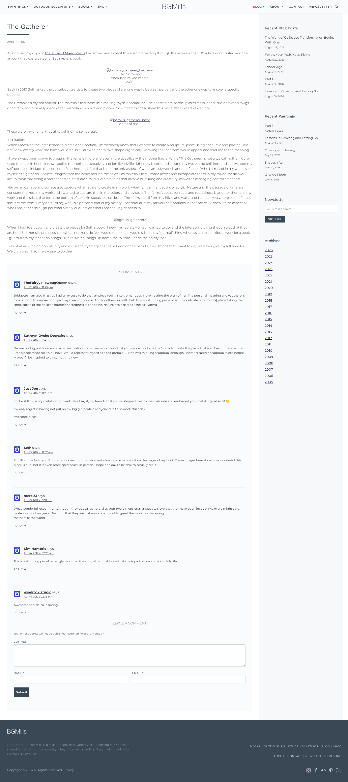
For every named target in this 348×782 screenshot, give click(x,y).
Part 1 (269, 126)
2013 (268, 332)
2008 (269, 363)
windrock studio (37, 592)
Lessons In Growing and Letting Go (291, 91)
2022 (268, 275)
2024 (269, 263)
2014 (268, 326)
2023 (268, 269)
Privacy (68, 770)
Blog (325, 746)
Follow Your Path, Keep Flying (287, 55)
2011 (268, 344)
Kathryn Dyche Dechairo (44, 336)
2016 (268, 313)
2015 (268, 319)
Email (137, 673)
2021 (268, 281)
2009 (269, 357)
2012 (268, 338)
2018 (268, 300)
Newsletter (315, 756)
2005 (269, 382)
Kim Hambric (35, 549)
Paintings (310, 746)
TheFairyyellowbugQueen (45, 283)
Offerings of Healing (280, 150)
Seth (27, 448)
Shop (337, 746)
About (278, 756)
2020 (269, 288)
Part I (269, 79)
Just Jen (31, 388)
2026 (269, 250)
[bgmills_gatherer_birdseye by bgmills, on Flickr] (130, 70)
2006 (269, 376)
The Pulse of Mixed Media (65, 53)
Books (255, 746)
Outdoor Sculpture (281, 746)
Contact (294, 756)
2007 (269, 369)
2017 (268, 307)
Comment (21, 641)
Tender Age (273, 67)
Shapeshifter (274, 162)
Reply (18, 312)
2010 (268, 350)
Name (19, 673)
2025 (268, 256)
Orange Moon (275, 174)
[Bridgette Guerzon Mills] (174, 6)
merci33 (30, 496)
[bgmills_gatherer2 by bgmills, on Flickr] (130, 220)
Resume (335, 756)
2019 (268, 294)
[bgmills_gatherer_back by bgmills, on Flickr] (130, 120)
